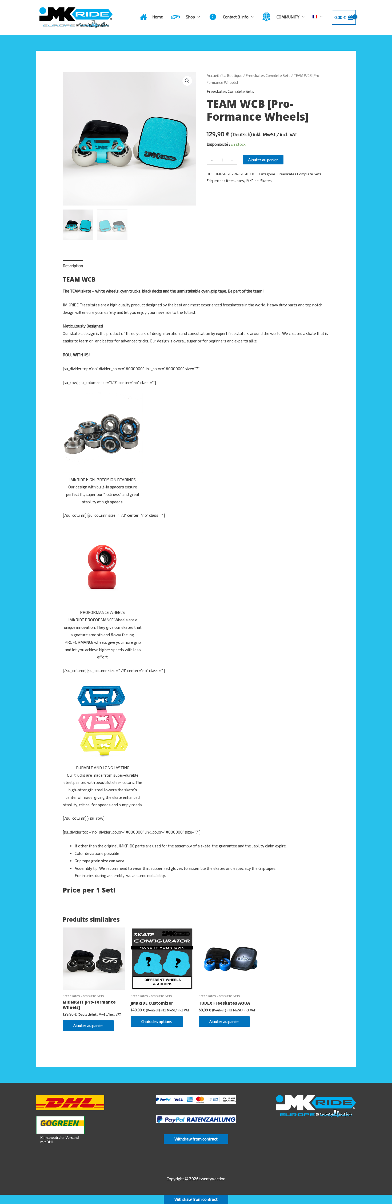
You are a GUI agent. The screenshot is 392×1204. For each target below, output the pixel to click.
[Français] (317, 17)
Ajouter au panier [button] (88, 1025)
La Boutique (232, 75)
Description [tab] (73, 265)
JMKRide (252, 181)
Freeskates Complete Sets (268, 75)
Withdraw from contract (196, 1138)
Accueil (213, 75)
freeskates (235, 181)
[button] (187, 81)
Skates (266, 181)
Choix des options (156, 1021)
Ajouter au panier (263, 159)
